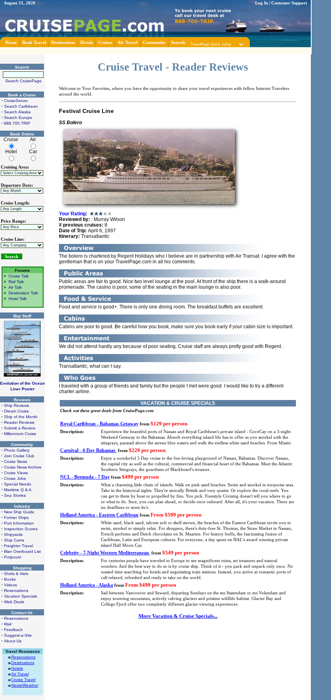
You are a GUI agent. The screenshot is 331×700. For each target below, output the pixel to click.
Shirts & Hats (16, 573)
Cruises (105, 42)
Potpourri (12, 557)
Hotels (86, 42)
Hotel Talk (17, 298)
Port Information (19, 523)
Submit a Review (19, 428)
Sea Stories (15, 495)
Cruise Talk (18, 276)
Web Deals (14, 602)
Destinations (63, 42)
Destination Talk (23, 293)
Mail (7, 624)
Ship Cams (14, 540)
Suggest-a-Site (18, 635)
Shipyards (13, 534)
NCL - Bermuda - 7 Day (85, 477)
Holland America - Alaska (86, 585)
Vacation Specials (20, 596)
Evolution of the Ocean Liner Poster (22, 386)
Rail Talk (16, 281)
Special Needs (17, 484)
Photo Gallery (16, 450)
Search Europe (18, 117)
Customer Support (289, 3)
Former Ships (16, 517)
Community (154, 42)
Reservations (16, 590)
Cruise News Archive (23, 467)
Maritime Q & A (17, 489)
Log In (261, 3)
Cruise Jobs (15, 478)
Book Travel (34, 42)
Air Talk (15, 287)
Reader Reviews (19, 422)
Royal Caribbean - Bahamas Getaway (99, 424)
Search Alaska (17, 112)
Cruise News (15, 461)
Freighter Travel (18, 546)
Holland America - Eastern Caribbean (99, 515)
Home (11, 42)
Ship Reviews (16, 405)
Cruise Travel (23, 679)
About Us (12, 641)
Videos (10, 585)
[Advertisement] (155, 50)
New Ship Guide (19, 512)
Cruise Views (16, 473)
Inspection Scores (21, 529)
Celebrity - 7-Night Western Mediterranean (105, 553)
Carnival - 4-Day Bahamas (88, 450)
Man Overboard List (22, 551)
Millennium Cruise (20, 433)
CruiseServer (16, 100)
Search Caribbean (21, 106)
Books (10, 579)
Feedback (13, 629)
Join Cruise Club (19, 456)
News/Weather (24, 685)
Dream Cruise (16, 411)
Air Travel (127, 42)
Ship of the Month (21, 417)
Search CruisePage (23, 81)
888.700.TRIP (17, 123)
